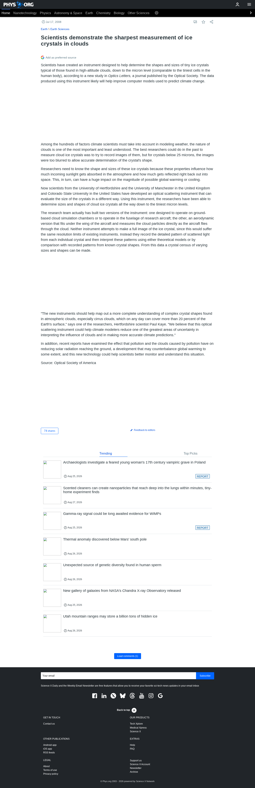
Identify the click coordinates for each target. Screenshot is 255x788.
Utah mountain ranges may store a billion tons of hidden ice (110, 616)
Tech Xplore (136, 723)
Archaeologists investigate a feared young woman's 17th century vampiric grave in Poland (134, 462)
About (46, 766)
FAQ (132, 748)
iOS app (47, 748)
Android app (50, 745)
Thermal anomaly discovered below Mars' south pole (105, 539)
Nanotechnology (25, 13)
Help (132, 745)
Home (6, 13)
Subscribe (205, 675)
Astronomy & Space (68, 13)
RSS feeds (49, 752)
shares (49, 430)
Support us (136, 760)
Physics (45, 13)
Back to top (123, 710)
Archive (134, 771)
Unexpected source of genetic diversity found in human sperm (112, 565)
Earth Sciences (59, 29)
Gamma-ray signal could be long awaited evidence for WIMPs (112, 514)
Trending (105, 453)
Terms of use (50, 770)
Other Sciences (138, 13)
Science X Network (145, 781)
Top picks (190, 453)
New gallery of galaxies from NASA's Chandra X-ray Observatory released (122, 591)
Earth (89, 13)
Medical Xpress (138, 727)
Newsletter (135, 768)
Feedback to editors (144, 430)
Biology (119, 13)
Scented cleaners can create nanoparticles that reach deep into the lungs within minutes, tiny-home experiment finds (137, 490)
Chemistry (103, 13)
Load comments (127, 656)
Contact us (49, 723)
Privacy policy (50, 773)
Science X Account (140, 764)
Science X (135, 731)
